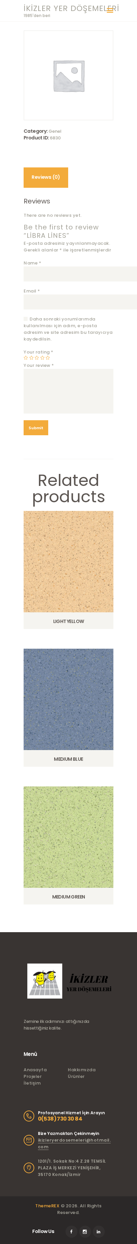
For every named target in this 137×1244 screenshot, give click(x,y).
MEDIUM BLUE (68, 759)
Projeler (33, 1076)
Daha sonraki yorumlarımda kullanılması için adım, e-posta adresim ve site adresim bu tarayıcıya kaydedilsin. (68, 329)
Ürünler (76, 1076)
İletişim (32, 1083)
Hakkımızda (81, 1070)
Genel (55, 131)
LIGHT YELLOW (68, 621)
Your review (39, 365)
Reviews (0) (46, 177)
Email (32, 291)
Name (32, 263)
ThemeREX (47, 1206)
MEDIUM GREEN (68, 896)
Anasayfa (35, 1070)
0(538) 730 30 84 (60, 1119)
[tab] (46, 177)
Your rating (39, 352)
